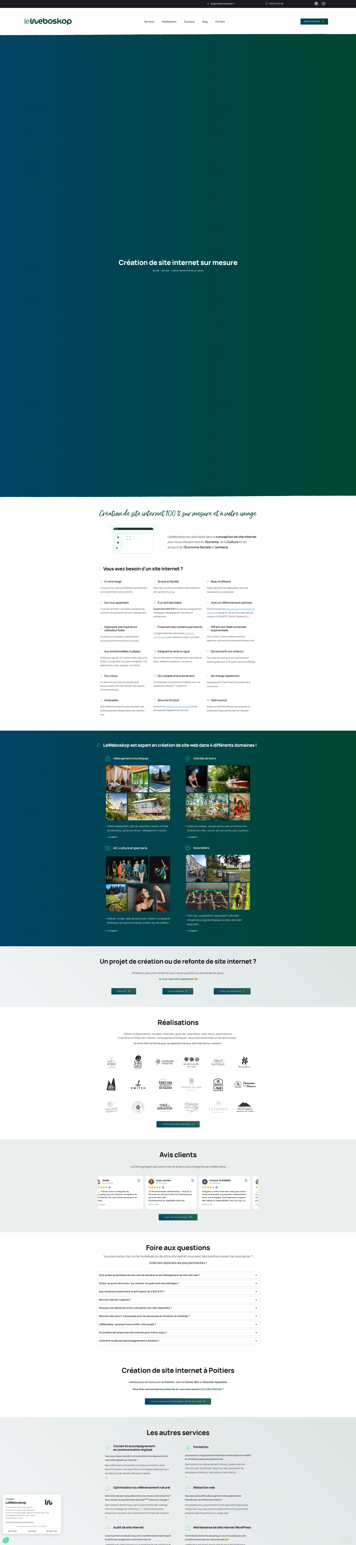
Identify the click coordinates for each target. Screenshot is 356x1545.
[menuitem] (149, 21)
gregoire (215, 3)
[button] (257, 1192)
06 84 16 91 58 (276, 3)
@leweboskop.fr (226, 3)
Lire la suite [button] (107, 1204)
